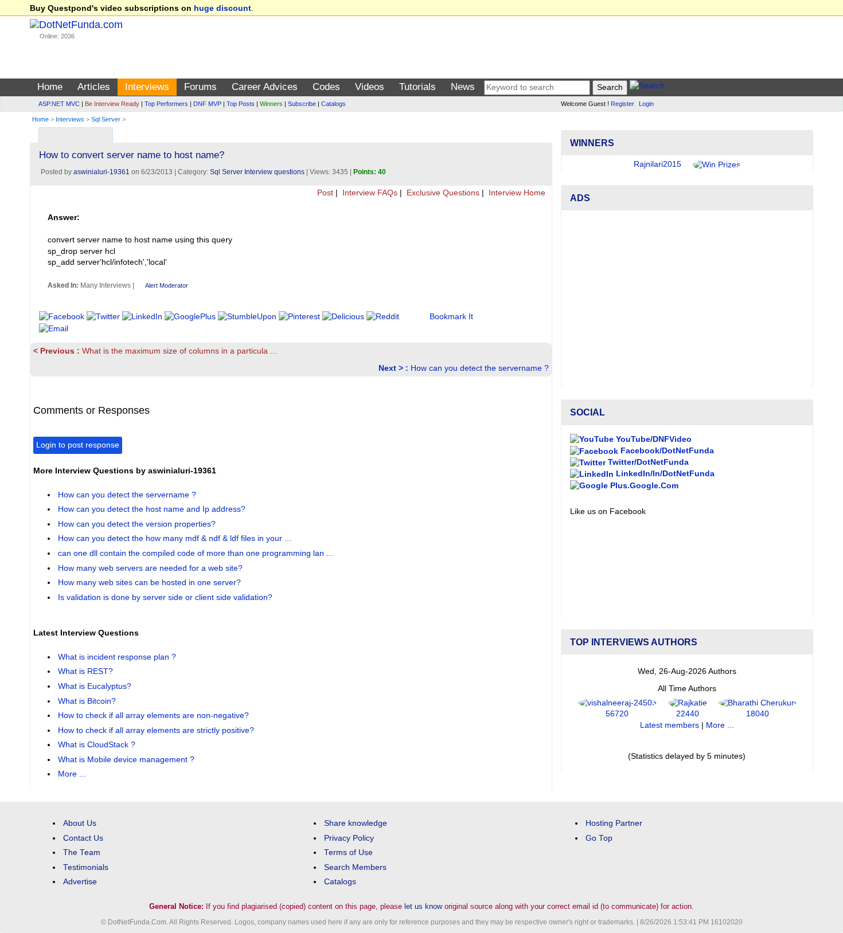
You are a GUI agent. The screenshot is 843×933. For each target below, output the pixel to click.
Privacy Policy (349, 838)
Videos (369, 86)
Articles (93, 86)
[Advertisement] (687, 299)
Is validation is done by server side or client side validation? (166, 597)
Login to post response (77, 445)
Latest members (669, 725)
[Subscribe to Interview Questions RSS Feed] (542, 132)
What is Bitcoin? (88, 701)
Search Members (355, 867)
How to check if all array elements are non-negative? (154, 715)
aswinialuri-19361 (101, 172)
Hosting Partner (614, 823)
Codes (326, 86)
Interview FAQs (368, 193)
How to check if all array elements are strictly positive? (157, 730)
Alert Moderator (166, 285)
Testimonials (85, 867)
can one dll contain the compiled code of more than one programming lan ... (196, 553)
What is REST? (86, 671)
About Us (79, 823)
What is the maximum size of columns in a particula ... (155, 351)
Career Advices (265, 86)
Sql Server (105, 119)
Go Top (599, 838)
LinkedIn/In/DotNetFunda (664, 473)
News (463, 86)
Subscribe (302, 103)
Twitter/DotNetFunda (647, 462)
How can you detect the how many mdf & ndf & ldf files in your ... (176, 538)
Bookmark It (451, 316)
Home (50, 86)
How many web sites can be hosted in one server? (150, 582)
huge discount (222, 8)
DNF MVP (207, 103)
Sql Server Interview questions (257, 172)
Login (646, 103)
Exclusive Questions (441, 193)
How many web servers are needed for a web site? (151, 568)
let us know (423, 906)
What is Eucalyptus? (96, 686)
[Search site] (647, 87)
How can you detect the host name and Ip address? (153, 509)
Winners (271, 103)
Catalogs (333, 103)
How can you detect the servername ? (463, 368)
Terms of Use (348, 852)
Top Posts (241, 103)
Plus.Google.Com (643, 485)
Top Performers (166, 103)
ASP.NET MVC (59, 103)
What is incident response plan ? (118, 657)
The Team (81, 852)
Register (622, 103)
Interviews (147, 86)
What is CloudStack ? (98, 744)
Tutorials (417, 86)
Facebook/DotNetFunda (666, 450)
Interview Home (515, 193)
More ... (72, 774)
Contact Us (83, 838)
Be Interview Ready (112, 103)
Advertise (80, 881)
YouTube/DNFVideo (653, 439)
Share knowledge (355, 823)
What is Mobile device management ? (127, 759)
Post (324, 193)
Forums (200, 86)
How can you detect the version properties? (138, 524)
